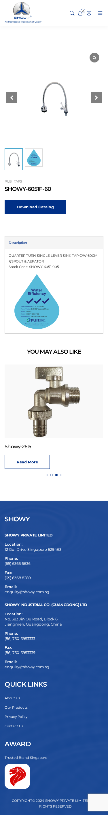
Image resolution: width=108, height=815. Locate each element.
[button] (96, 97)
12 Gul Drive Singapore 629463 (33, 549)
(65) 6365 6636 (18, 563)
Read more (27, 462)
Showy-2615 (18, 446)
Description (18, 243)
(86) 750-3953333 (20, 638)
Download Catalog (35, 207)
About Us (12, 698)
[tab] (18, 243)
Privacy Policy (16, 717)
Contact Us (14, 726)
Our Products (16, 708)
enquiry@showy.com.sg (27, 591)
